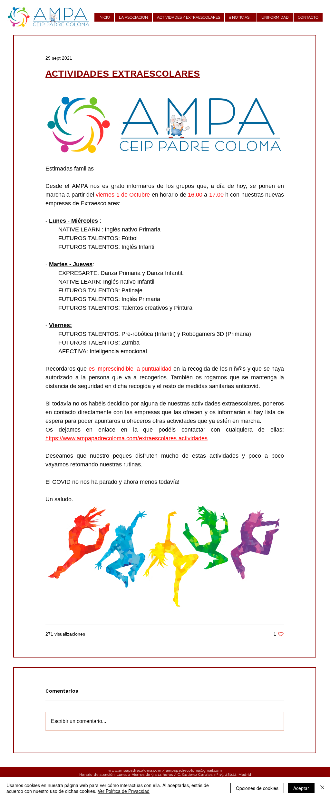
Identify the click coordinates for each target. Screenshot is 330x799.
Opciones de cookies (257, 788)
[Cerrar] (322, 788)
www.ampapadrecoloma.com (134, 770)
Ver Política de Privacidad (124, 791)
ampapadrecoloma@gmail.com (194, 770)
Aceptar (301, 788)
